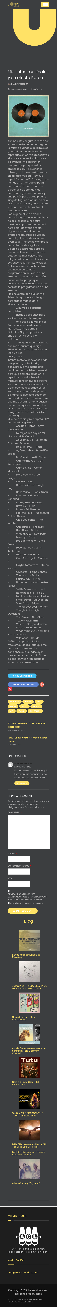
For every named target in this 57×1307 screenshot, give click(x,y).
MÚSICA (38, 89)
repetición (35, 711)
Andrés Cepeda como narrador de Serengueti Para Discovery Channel (29, 1050)
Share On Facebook (23, 684)
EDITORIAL (14, 702)
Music (24, 706)
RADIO (21, 711)
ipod (39, 702)
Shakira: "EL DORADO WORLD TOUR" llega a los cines (28, 1114)
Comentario (15, 812)
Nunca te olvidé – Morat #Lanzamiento (23, 1018)
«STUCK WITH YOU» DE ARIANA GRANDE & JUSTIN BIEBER (29, 987)
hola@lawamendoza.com (23, 1272)
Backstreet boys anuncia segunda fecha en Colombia (28, 1153)
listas (13, 706)
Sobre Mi (37, 1299)
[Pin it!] (10, 689)
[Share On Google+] (42, 684)
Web (10, 878)
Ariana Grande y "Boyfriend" (26, 1183)
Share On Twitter (22, 676)
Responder (22, 783)
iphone (28, 702)
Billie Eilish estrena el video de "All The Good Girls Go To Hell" (29, 1145)
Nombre (12, 853)
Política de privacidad (20, 1299)
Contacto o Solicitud (21, 1302)
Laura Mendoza (19, 84)
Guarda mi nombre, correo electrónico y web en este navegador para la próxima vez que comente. (27, 897)
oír (11, 711)
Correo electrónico (19, 866)
